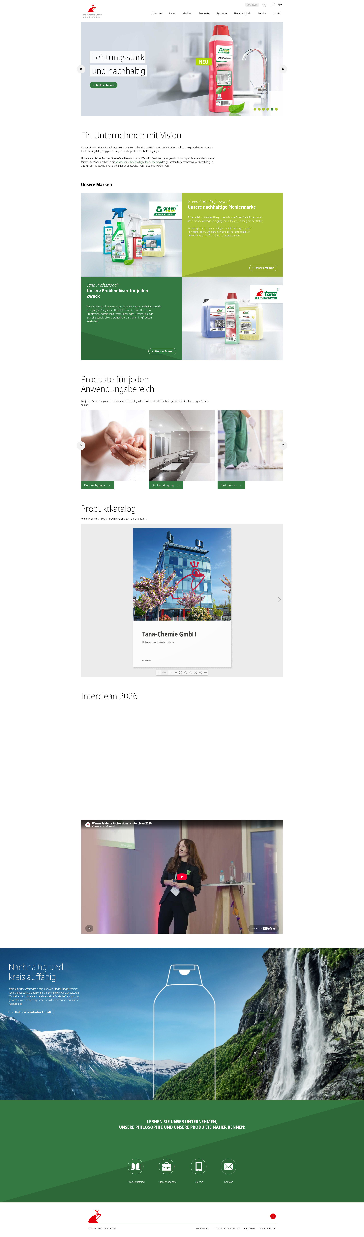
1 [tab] (255, 109)
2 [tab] (259, 109)
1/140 (164, 672)
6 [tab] (276, 109)
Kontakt (278, 13)
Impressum (250, 1228)
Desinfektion (160, 485)
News (172, 13)
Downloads (252, 4)
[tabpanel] (182, 69)
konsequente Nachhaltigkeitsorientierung (138, 162)
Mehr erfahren (105, 92)
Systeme (222, 13)
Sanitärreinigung (95, 485)
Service (262, 13)
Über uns (157, 13)
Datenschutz (202, 1228)
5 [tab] (272, 109)
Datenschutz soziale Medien (226, 1228)
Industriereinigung (232, 485)
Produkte (204, 13)
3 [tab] (263, 109)
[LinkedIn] (273, 1216)
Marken (187, 13)
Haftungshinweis (267, 1228)
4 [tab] (267, 109)
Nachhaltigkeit (242, 13)
